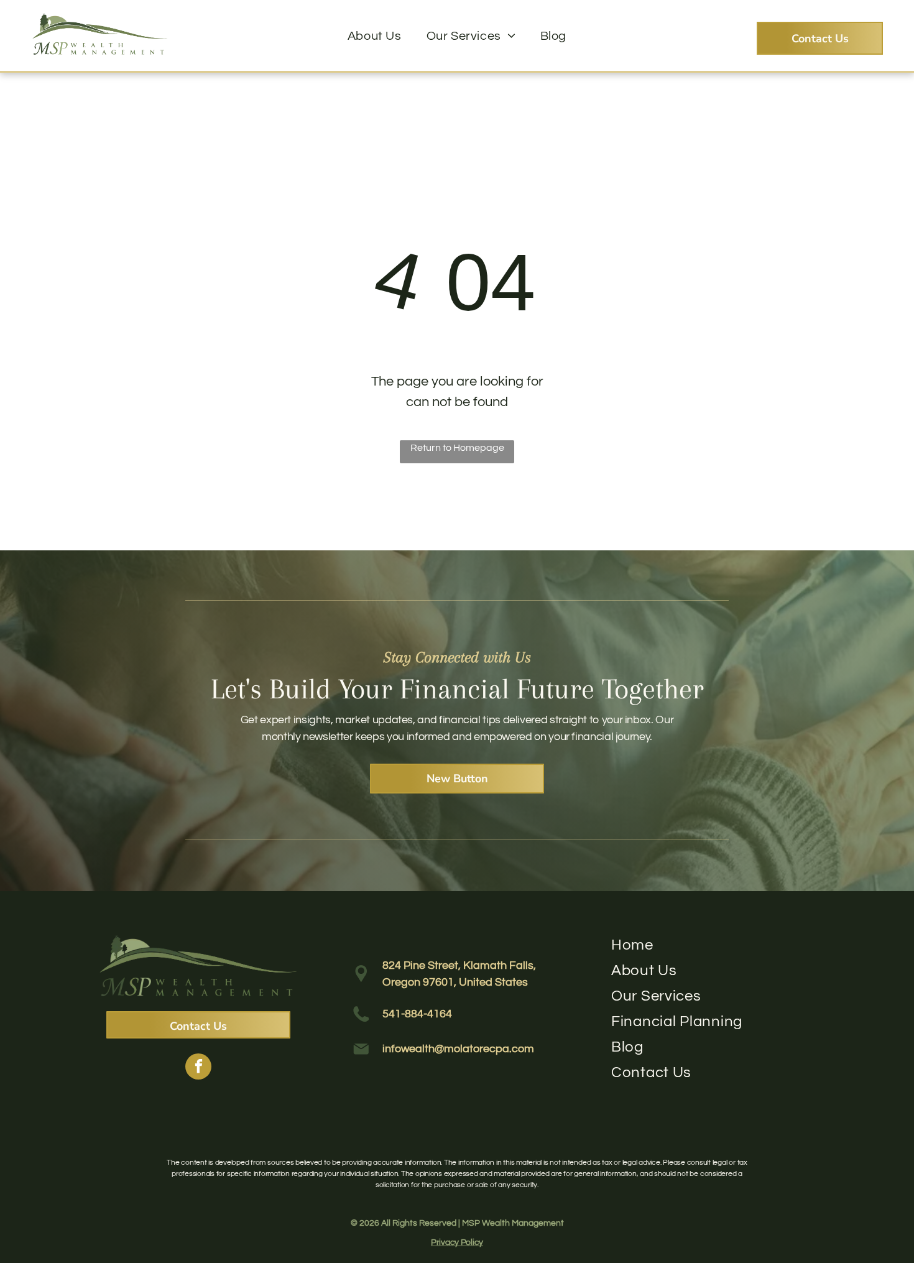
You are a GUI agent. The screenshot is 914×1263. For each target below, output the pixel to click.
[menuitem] (374, 36)
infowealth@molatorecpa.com (458, 1049)
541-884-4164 (417, 1014)
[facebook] (198, 1068)
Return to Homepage (457, 448)
